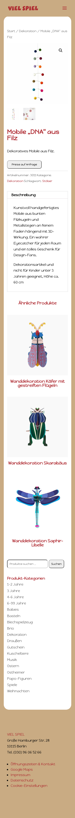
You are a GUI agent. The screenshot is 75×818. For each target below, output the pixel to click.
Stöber (47, 181)
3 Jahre (13, 590)
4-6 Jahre (15, 597)
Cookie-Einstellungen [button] (29, 785)
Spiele (12, 684)
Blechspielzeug (20, 622)
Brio (10, 628)
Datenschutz (22, 780)
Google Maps (22, 769)
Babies (13, 609)
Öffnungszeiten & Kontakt (33, 764)
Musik (12, 659)
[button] (60, 50)
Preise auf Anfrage (24, 164)
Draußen (14, 641)
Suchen (56, 564)
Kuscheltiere (18, 653)
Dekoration (27, 31)
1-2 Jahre (15, 584)
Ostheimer (16, 672)
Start (11, 31)
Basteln (13, 616)
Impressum (20, 775)
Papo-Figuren (19, 678)
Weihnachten (18, 691)
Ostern (13, 666)
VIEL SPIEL (16, 734)
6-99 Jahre (16, 603)
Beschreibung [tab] (23, 195)
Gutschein (15, 647)
